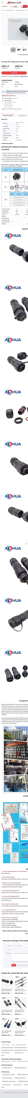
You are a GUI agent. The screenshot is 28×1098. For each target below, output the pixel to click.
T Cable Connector (5, 1052)
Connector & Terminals (20, 10)
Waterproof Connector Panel (9, 1081)
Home (2, 10)
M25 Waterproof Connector (7, 1050)
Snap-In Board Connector (20, 1067)
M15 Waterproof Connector (21, 1047)
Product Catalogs (22, 1044)
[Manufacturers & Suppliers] (14, 2)
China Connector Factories (8, 1074)
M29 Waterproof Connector (21, 1050)
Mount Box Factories (7, 1078)
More (2, 1087)
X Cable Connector (19, 1052)
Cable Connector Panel (20, 1078)
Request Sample (24, 76)
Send (14, 965)
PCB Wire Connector (7, 1067)
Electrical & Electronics (9, 10)
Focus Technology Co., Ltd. (18, 1092)
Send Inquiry (14, 73)
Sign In (3, 109)
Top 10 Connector (6, 1084)
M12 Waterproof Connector (7, 1047)
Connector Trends (17, 1084)
